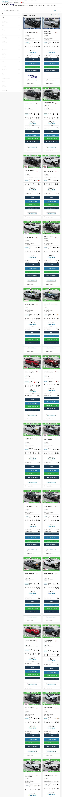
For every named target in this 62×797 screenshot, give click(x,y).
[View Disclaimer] (35, 46)
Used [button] (26, 5)
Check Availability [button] (32, 63)
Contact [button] (53, 5)
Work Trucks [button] (21, 5)
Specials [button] (31, 5)
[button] (40, 22)
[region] (32, 56)
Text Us (32, 59)
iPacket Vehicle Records (32, 70)
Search (55, 10)
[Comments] (37, 46)
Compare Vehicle (30, 83)
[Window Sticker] (39, 46)
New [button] (16, 5)
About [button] (48, 5)
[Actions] (39, 32)
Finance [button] (44, 5)
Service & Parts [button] (37, 5)
